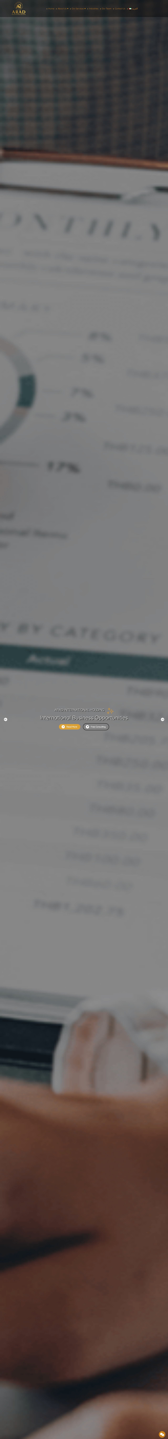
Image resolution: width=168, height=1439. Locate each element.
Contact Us (120, 8)
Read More (71, 727)
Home (51, 8)
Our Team (106, 8)
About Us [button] (62, 8)
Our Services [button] (78, 8)
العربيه (134, 8)
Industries (93, 8)
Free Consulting (98, 728)
